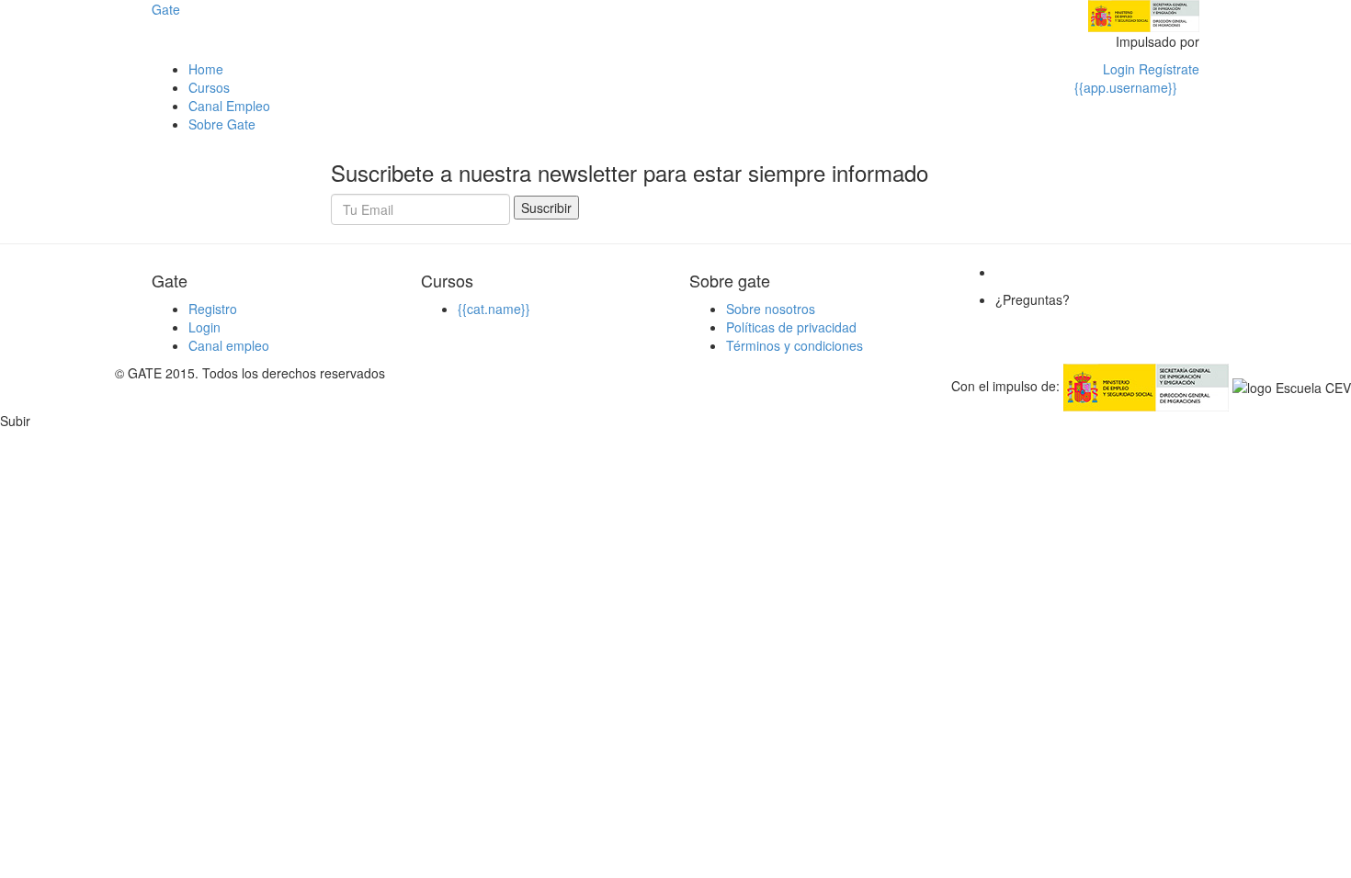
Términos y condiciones (794, 345)
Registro (212, 308)
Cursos (209, 87)
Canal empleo (228, 345)
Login (204, 327)
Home (205, 69)
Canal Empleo (229, 105)
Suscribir (546, 207)
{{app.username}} (1125, 87)
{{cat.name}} (494, 308)
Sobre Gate (221, 124)
